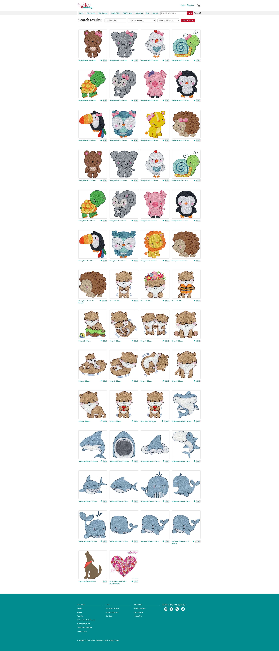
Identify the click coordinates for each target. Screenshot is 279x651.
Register (190, 5)
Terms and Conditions (84, 627)
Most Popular (103, 13)
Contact (155, 13)
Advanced (197, 13)
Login (183, 5)
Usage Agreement (83, 624)
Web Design (109, 640)
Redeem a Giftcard (112, 612)
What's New (91, 13)
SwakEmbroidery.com (93, 6)
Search (190, 13)
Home (81, 13)
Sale (147, 13)
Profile (79, 608)
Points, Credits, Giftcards (86, 620)
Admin (117, 640)
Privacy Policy (82, 631)
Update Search (188, 20)
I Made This (115, 13)
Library (79, 612)
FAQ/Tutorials (127, 13)
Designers (139, 13)
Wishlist (80, 616)
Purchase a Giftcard (112, 608)
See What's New (139, 608)
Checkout (109, 616)
